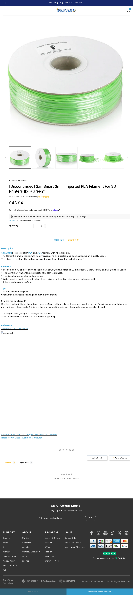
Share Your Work (52, 561)
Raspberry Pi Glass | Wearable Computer (21, 437)
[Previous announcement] (5, 3)
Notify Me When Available (99, 591)
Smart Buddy (50, 556)
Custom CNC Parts (52, 538)
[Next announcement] (128, 3)
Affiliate (48, 547)
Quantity (13, 225)
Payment (6, 543)
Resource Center (10, 565)
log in (84, 216)
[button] (3, 10)
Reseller (48, 552)
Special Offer (71, 538)
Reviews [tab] (8, 462)
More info (59, 239)
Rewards (48, 543)
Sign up (74, 216)
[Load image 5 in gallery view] (113, 158)
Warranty (6, 552)
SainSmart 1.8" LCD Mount (14, 328)
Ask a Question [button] (98, 458)
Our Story (26, 538)
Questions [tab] (24, 462)
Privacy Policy (9, 561)
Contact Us (27, 543)
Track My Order (9, 556)
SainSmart (21, 180)
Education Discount (73, 543)
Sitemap (25, 561)
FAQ (4, 570)
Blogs (24, 556)
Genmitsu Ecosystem (31, 552)
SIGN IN (86, 3)
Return (5, 547)
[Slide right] (127, 158)
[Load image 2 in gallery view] (43, 158)
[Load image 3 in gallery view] (66, 158)
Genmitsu (26, 547)
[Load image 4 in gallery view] (90, 158)
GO (90, 518)
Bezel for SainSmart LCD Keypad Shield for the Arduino (29, 434)
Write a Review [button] (121, 458)
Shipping (13, 221)
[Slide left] (5, 158)
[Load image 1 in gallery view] (20, 158)
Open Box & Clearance (75, 547)
